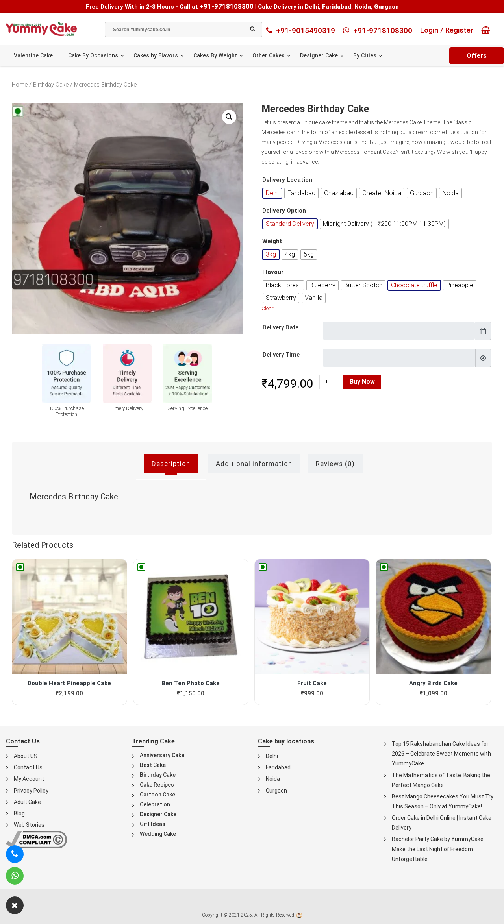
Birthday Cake (51, 84)
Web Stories (29, 825)
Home (20, 84)
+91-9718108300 (227, 6)
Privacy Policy (31, 790)
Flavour (273, 272)
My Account (29, 779)
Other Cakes (268, 55)
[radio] (272, 193)
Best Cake (153, 765)
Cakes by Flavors (155, 55)
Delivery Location (287, 180)
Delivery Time (281, 354)
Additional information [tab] (254, 464)
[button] (229, 117)
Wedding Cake (158, 834)
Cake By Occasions (93, 55)
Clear (267, 308)
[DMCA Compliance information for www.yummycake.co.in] (36, 839)
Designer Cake (319, 55)
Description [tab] (171, 464)
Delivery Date (280, 327)
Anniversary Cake (162, 755)
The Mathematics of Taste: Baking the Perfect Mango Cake (441, 780)
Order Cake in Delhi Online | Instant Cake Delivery (441, 823)
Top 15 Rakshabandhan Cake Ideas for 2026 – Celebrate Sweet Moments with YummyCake (441, 754)
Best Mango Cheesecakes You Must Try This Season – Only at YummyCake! (442, 801)
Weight (272, 241)
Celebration (155, 804)
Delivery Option (284, 211)
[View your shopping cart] (487, 30)
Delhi (272, 756)
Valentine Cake (33, 55)
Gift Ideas (152, 824)
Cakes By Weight (215, 55)
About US (25, 756)
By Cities (364, 55)
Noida (273, 779)
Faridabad (278, 767)
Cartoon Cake (157, 794)
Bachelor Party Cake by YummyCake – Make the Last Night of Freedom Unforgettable (440, 849)
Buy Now (362, 381)
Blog (19, 813)
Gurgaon (276, 790)
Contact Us (28, 767)
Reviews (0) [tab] (335, 464)
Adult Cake (27, 802)
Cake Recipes (157, 785)
